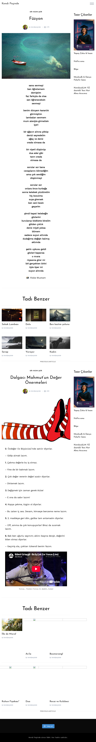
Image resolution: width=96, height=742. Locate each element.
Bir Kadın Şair (36, 12)
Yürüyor (30, 352)
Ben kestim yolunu (60, 324)
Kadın (53, 352)
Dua (28, 701)
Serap (5, 352)
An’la (28, 654)
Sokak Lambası (10, 324)
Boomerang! (56, 654)
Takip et (49, 726)
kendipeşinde (36, 27)
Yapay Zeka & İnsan (83, 53)
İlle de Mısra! (9, 634)
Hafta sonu (79, 61)
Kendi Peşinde (10, 3)
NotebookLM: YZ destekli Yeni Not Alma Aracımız (82, 90)
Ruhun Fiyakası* (10, 701)
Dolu (28, 324)
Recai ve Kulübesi (59, 701)
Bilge (76, 69)
